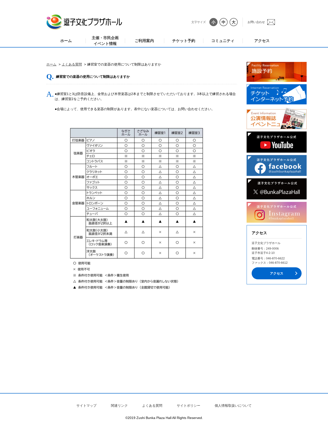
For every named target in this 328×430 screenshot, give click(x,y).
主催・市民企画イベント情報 (105, 41)
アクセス (262, 41)
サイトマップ (86, 405)
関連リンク (119, 405)
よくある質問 (72, 64)
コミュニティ (222, 41)
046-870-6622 (275, 258)
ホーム (66, 41)
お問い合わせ (256, 22)
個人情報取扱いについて (233, 405)
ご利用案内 (144, 41)
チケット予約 (183, 41)
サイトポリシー (188, 405)
